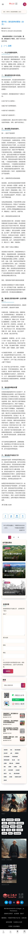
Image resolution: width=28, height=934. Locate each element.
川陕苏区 (17, 753)
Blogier (19, 908)
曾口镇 (13, 759)
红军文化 (7, 548)
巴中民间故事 (6, 756)
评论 (4, 614)
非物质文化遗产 (18, 776)
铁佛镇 (5, 776)
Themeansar (13, 910)
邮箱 (4, 645)
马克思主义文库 (17, 922)
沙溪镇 (9, 766)
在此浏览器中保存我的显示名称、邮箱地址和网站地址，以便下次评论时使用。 (13, 665)
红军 (5, 770)
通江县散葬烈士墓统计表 (14, 571)
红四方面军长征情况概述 (14, 588)
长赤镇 (10, 776)
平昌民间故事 (15, 756)
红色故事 (17, 770)
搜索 (4, 680)
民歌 (5, 766)
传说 (11, 749)
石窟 (20, 766)
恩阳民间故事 (6, 759)
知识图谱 (16, 913)
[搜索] (23, 685)
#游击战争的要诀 (17, 31)
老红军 (5, 773)
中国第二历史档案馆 (14, 926)
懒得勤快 (4, 918)
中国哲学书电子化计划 (14, 918)
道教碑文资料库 (8, 913)
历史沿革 (5, 753)
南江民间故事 (17, 749)
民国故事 (17, 763)
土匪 (11, 753)
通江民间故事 (16, 773)
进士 (10, 773)
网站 (4, 652)
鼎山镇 (5, 780)
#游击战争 (10, 31)
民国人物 (11, 763)
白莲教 (15, 766)
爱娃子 (22, 913)
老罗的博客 (9, 922)
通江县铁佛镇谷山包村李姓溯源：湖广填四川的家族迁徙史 (10, 730)
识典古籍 (23, 918)
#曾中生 (5, 31)
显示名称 (5, 637)
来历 (18, 759)
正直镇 (5, 763)
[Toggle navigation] (3, 4)
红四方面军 (10, 770)
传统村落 (5, 749)
